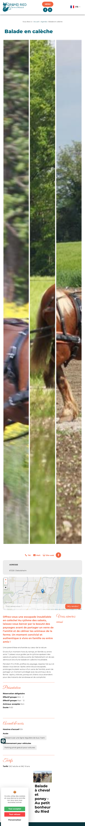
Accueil (36, 22)
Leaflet (80, 609)
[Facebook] (58, 555)
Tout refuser (14, 814)
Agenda (44, 22)
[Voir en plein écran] (5, 587)
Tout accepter (14, 809)
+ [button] (5, 579)
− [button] (5, 583)
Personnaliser (14, 820)
